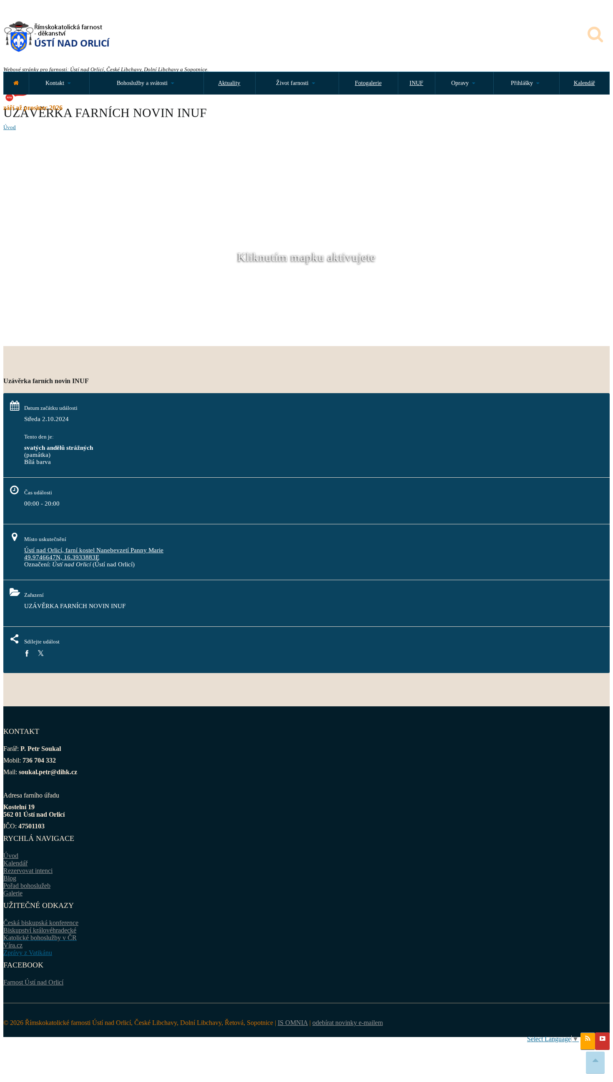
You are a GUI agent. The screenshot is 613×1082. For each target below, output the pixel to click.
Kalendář (584, 83)
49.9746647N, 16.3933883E (61, 557)
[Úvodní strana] (16, 83)
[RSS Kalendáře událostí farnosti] (587, 1041)
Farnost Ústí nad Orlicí (33, 982)
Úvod (9, 127)
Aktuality (229, 83)
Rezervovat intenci (28, 870)
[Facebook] (26, 653)
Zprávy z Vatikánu (27, 952)
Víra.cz (13, 945)
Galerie (13, 893)
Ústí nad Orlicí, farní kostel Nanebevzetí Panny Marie (93, 550)
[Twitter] (40, 653)
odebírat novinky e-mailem (347, 1022)
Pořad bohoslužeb (26, 885)
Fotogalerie (368, 83)
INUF (416, 83)
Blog (9, 878)
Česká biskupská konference (40, 922)
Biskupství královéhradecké (39, 930)
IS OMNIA (293, 1022)
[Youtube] (602, 1041)
